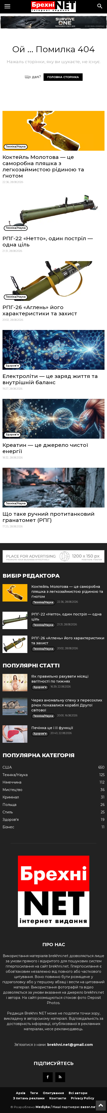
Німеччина (11, 782)
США (7, 767)
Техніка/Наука (15, 775)
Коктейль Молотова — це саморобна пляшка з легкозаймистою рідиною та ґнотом (43, 166)
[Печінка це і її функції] (14, 734)
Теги (34, 1093)
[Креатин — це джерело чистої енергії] (53, 419)
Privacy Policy (82, 1098)
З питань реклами (29, 1098)
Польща (9, 804)
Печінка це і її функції (52, 728)
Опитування (53, 1093)
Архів (20, 1093)
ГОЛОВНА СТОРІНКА (63, 77)
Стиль (7, 812)
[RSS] (60, 1077)
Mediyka (43, 1107)
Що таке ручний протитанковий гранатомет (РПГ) (48, 517)
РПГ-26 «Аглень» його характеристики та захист (39, 310)
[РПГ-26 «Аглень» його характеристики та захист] (53, 281)
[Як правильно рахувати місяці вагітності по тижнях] (14, 682)
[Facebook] (48, 1077)
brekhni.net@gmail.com (70, 1044)
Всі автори (78, 1093)
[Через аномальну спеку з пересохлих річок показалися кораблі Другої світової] (14, 706)
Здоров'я (10, 819)
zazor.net (88, 1107)
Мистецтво (12, 790)
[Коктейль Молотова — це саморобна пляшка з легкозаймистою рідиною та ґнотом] (53, 131)
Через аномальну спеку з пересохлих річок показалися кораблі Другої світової (66, 705)
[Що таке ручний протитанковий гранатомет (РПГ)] (53, 488)
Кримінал (10, 797)
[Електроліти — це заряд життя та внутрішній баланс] (53, 350)
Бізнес (8, 827)
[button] (100, 6)
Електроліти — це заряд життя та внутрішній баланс (50, 379)
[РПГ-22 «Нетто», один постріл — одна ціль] (53, 212)
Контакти (57, 1098)
